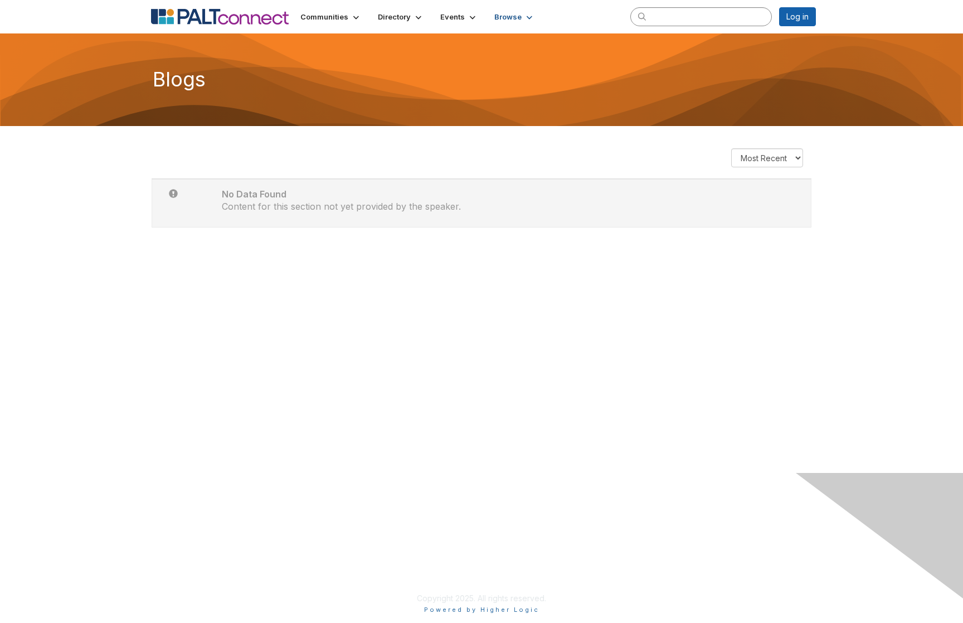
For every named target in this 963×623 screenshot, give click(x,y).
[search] (642, 16)
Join (494, 532)
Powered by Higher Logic (481, 610)
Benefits (501, 543)
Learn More (507, 554)
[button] (330, 16)
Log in (797, 16)
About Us (663, 532)
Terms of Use (672, 543)
